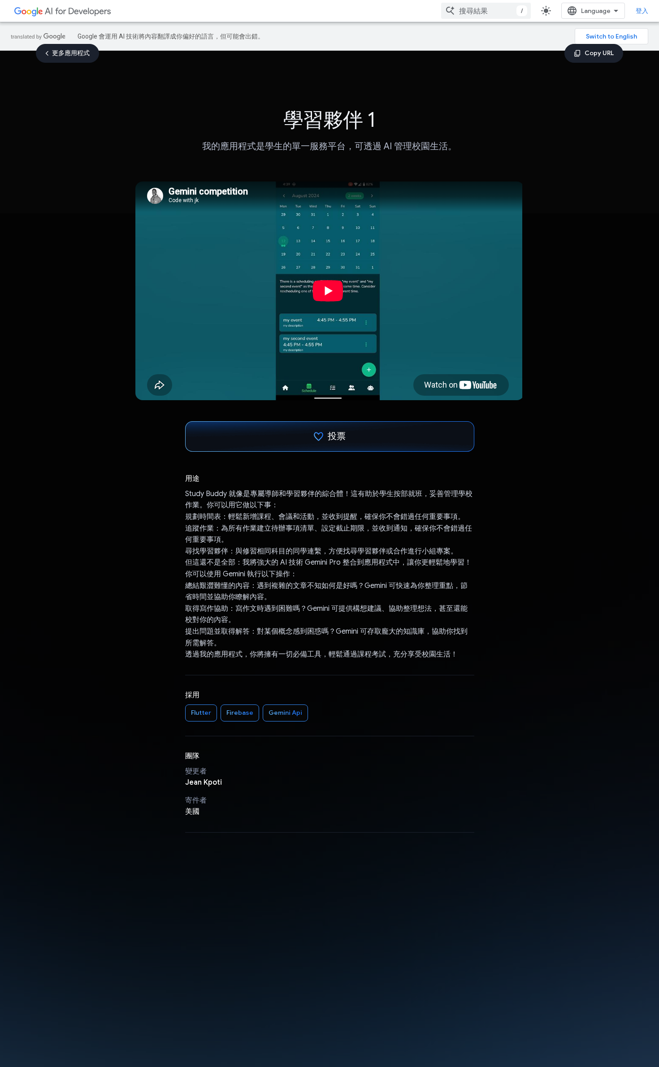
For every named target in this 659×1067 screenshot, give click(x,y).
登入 (642, 10)
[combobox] (486, 11)
